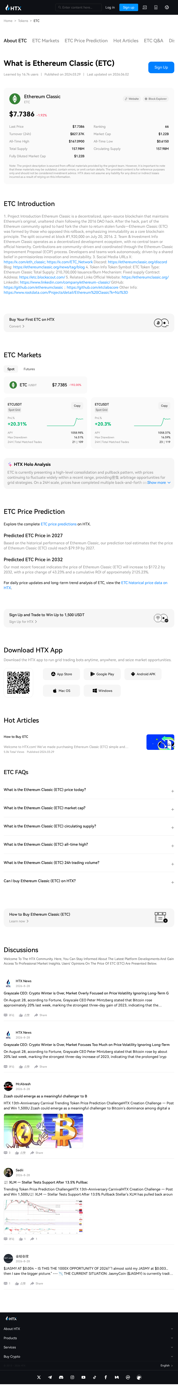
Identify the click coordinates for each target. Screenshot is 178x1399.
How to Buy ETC (16, 737)
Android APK (146, 674)
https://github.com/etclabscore (92, 287)
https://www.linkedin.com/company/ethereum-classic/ (65, 282)
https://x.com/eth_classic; (25, 262)
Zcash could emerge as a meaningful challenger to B (45, 1096)
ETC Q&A (153, 40)
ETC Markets (45, 40)
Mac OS (64, 691)
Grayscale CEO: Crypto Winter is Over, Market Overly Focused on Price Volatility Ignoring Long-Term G (86, 993)
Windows (105, 691)
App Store (64, 674)
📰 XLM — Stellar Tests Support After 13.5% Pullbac (46, 1182)
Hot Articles (125, 40)
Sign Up (161, 67)
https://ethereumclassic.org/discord (137, 262)
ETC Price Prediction (86, 40)
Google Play (105, 674)
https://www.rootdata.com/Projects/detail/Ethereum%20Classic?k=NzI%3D (66, 292)
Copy (77, 405)
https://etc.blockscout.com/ (42, 277)
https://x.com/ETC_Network (70, 262)
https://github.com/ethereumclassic (33, 287)
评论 (11, 1015)
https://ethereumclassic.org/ (145, 277)
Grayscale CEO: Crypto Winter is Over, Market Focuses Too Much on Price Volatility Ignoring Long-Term (87, 1045)
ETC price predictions (58, 524)
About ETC (15, 40)
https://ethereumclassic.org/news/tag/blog (49, 267)
